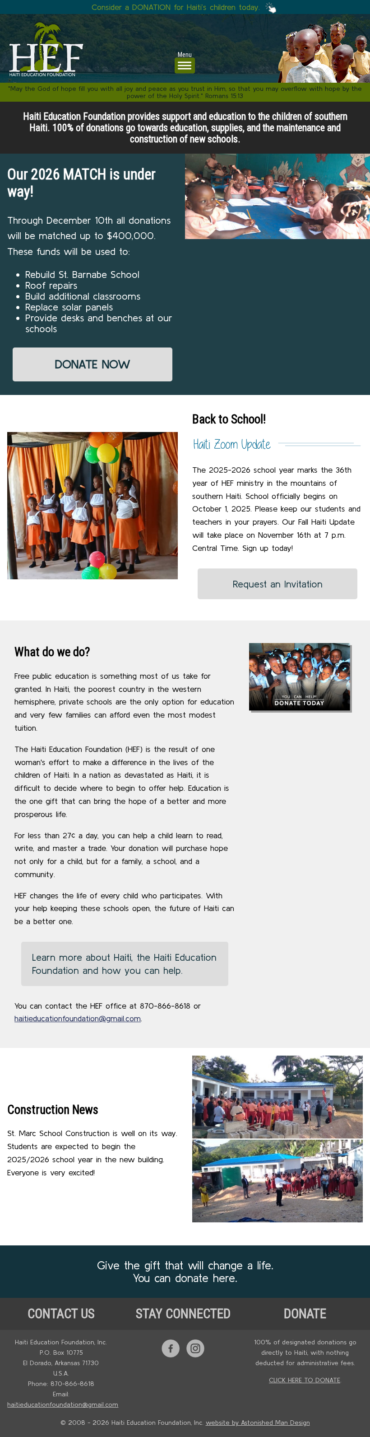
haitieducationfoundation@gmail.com (77, 1018)
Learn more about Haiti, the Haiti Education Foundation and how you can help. (124, 964)
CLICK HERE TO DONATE (304, 1380)
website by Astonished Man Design (258, 1422)
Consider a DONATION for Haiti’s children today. (177, 7)
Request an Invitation (278, 583)
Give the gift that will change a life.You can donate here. (185, 1271)
